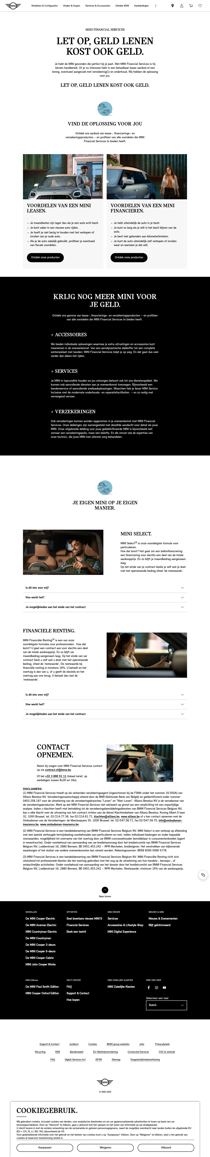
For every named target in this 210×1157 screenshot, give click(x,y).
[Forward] (155, 6)
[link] (141, 6)
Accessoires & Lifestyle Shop (125, 925)
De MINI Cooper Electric (40, 918)
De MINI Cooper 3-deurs (40, 945)
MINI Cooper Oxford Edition (42, 993)
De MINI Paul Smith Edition (42, 987)
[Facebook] (148, 987)
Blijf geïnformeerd (159, 925)
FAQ (69, 987)
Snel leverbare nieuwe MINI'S (84, 918)
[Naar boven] (105, 890)
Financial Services (78, 925)
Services (113, 918)
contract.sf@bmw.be (58, 770)
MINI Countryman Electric (41, 931)
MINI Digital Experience (122, 931)
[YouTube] (164, 987)
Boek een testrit (76, 931)
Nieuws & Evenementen (163, 918)
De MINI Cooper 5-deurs (40, 951)
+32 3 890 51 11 (55, 776)
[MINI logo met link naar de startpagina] (105, 1082)
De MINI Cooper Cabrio (40, 958)
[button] (181, 6)
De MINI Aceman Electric (41, 925)
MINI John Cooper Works (41, 964)
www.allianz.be (130, 816)
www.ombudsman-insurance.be (59, 824)
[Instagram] (156, 987)
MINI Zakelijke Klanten (121, 987)
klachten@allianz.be (106, 816)
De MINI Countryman (38, 938)
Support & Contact (78, 993)
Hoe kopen (73, 1000)
